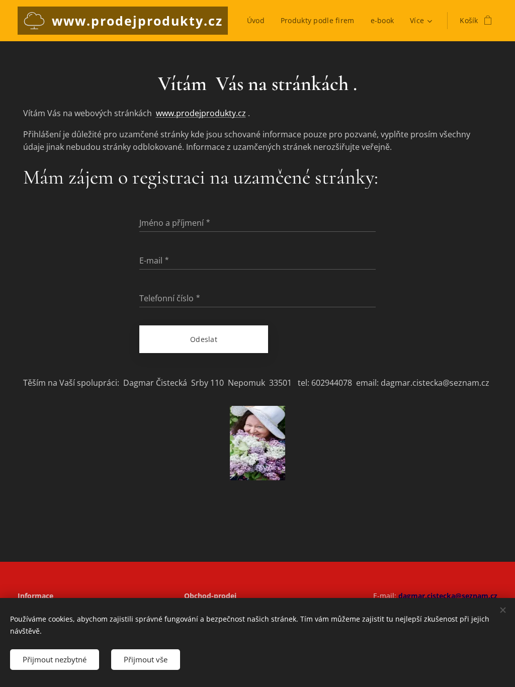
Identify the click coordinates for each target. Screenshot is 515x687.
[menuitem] (258, 20)
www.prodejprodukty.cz (201, 113)
